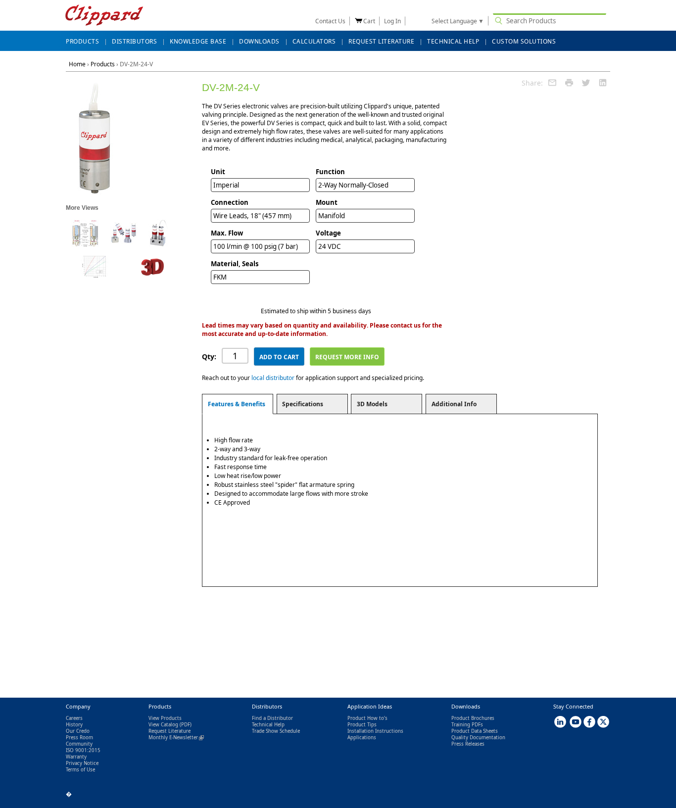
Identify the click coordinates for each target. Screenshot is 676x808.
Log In (392, 21)
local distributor (272, 378)
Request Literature (169, 731)
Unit (218, 171)
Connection (229, 202)
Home (77, 64)
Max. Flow (227, 233)
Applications (361, 737)
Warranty (76, 757)
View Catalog (163, 724)
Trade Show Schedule (276, 731)
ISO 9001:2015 (83, 750)
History (74, 724)
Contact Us (330, 21)
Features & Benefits (236, 404)
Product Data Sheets (474, 731)
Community (79, 744)
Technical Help (268, 724)
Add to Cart (279, 357)
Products (103, 64)
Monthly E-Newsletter (176, 737)
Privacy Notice (82, 763)
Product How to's (367, 718)
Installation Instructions (375, 731)
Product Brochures (472, 718)
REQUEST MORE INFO (347, 357)
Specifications (302, 404)
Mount (327, 202)
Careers (74, 718)
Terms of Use (80, 769)
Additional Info (454, 404)
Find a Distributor (272, 718)
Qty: (209, 356)
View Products (165, 718)
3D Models (372, 404)
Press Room (79, 737)
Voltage (328, 233)
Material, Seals (235, 263)
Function (330, 171)
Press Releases (467, 744)
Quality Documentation (478, 737)
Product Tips (362, 724)
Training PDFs (467, 724)
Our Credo (78, 731)
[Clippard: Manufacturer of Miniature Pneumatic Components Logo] (104, 16)
